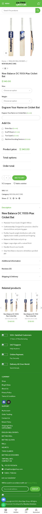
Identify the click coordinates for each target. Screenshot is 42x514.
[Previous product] (3, 68)
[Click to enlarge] (6, 53)
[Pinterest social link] (13, 198)
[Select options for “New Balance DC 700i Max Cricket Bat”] (37, 300)
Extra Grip (11, 128)
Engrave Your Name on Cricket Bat (17, 113)
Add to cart (19, 178)
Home (4, 61)
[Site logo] (21, 3)
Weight (4, 97)
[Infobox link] (21, 337)
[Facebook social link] (8, 198)
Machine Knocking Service (17, 139)
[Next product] (7, 68)
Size (3, 86)
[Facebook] (4, 402)
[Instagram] (9, 402)
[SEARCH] (37, 10)
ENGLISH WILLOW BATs (17, 61)
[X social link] (10, 198)
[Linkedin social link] (16, 198)
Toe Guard (12, 136)
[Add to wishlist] (17, 295)
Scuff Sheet (12, 132)
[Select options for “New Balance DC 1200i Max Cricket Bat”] (17, 300)
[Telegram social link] (19, 198)
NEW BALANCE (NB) (9, 64)
